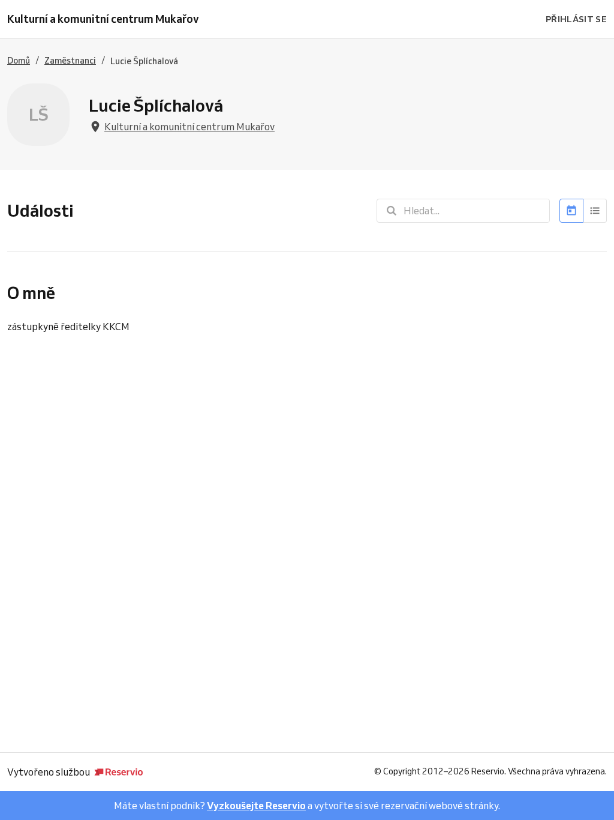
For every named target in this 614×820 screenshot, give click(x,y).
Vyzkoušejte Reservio (256, 806)
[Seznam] (595, 211)
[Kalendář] (571, 211)
